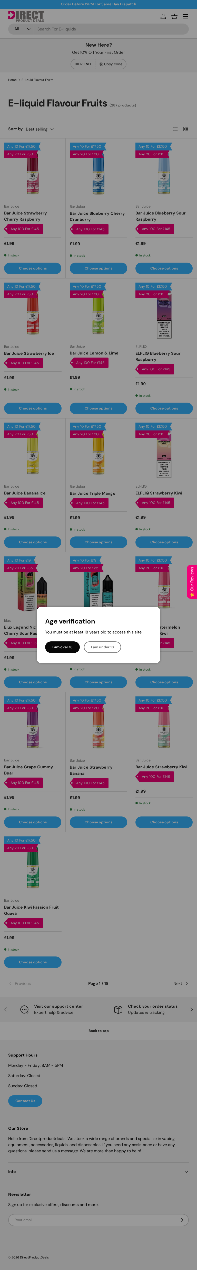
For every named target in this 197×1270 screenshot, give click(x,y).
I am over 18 (62, 647)
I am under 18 (102, 647)
